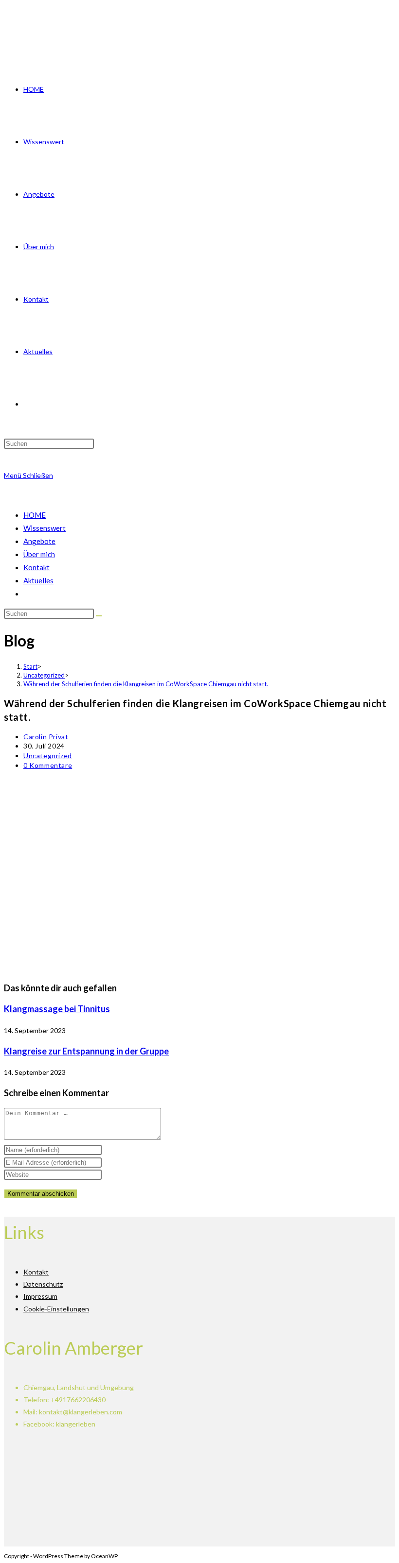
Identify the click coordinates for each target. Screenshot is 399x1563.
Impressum (40, 1296)
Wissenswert (44, 528)
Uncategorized (47, 755)
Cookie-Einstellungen (56, 1309)
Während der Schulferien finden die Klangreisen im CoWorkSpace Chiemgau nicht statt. (145, 684)
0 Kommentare (47, 765)
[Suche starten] (98, 616)
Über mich (39, 554)
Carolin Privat (45, 736)
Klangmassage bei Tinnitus (57, 1008)
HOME (34, 514)
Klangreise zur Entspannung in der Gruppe (86, 1051)
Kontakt (36, 567)
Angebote (39, 541)
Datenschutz (43, 1284)
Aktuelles (38, 580)
